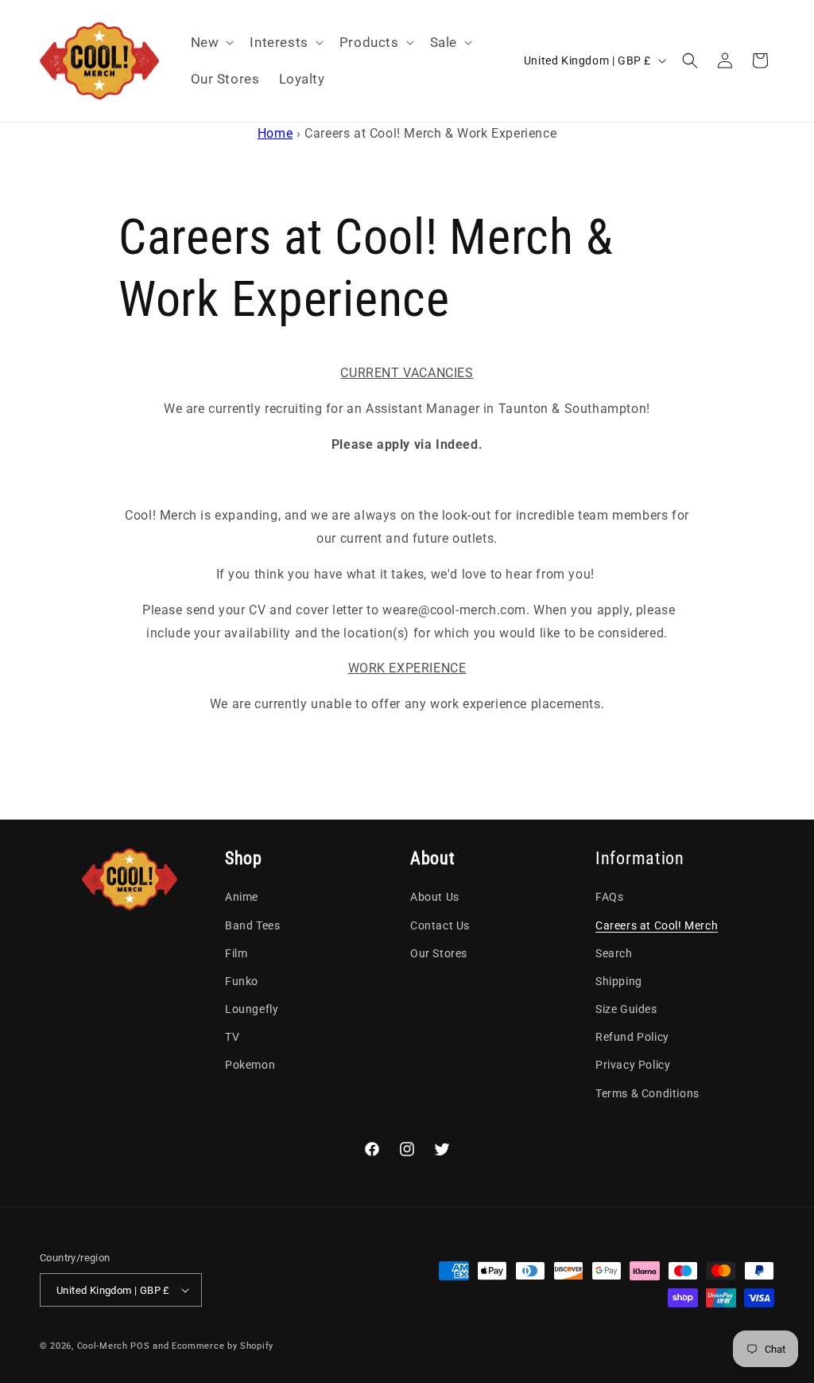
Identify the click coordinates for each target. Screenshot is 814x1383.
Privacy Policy (632, 1064)
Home (275, 133)
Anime (241, 896)
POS (139, 1346)
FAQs (609, 896)
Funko (241, 981)
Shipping (618, 981)
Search (614, 953)
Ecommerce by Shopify (222, 1346)
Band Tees (252, 925)
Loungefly (251, 1009)
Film (236, 953)
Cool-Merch (102, 1346)
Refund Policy (632, 1036)
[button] (211, 42)
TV (232, 1036)
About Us (434, 896)
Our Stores (438, 953)
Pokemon (250, 1064)
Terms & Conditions (647, 1093)
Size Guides (626, 1009)
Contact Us (440, 925)
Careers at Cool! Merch (656, 925)
